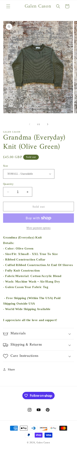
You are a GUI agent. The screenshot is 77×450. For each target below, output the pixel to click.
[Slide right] (47, 124)
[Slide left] (29, 124)
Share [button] (11, 369)
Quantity (8, 183)
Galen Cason (43, 442)
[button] (8, 6)
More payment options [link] (38, 227)
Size (5, 165)
